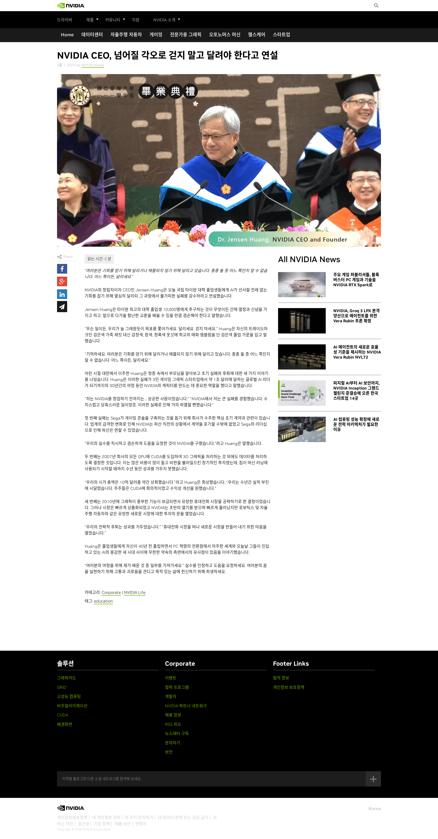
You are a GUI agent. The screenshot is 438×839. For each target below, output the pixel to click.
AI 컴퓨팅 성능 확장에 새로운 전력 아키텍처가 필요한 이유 (356, 424)
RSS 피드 (173, 724)
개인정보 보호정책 (288, 687)
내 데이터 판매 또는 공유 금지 (183, 817)
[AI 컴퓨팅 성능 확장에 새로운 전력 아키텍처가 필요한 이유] (302, 429)
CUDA (62, 714)
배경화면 (64, 724)
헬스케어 (256, 35)
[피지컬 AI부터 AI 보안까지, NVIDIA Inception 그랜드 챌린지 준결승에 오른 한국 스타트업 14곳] (302, 393)
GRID (61, 687)
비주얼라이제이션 (72, 705)
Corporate (111, 592)
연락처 (141, 823)
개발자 (170, 696)
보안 (169, 751)
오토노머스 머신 (225, 35)
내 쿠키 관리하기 (138, 817)
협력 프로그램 (177, 687)
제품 (90, 19)
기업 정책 (102, 823)
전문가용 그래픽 (186, 35)
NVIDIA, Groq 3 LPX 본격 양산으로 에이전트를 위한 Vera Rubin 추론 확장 (356, 315)
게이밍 (156, 35)
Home (67, 35)
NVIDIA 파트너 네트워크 (186, 705)
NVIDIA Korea (93, 65)
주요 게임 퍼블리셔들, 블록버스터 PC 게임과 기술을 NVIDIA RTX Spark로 (356, 279)
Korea (375, 808)
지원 (135, 19)
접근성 (83, 823)
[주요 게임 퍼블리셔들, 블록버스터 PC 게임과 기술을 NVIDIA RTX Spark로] (302, 284)
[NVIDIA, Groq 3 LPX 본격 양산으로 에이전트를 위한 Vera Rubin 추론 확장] (302, 320)
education (103, 600)
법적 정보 (281, 677)
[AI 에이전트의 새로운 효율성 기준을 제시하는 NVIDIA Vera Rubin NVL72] (302, 357)
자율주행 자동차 (126, 35)
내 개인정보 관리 (106, 817)
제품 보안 (123, 823)
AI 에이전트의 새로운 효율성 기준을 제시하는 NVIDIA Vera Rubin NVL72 (357, 352)
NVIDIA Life (134, 592)
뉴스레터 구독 (177, 733)
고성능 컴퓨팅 (69, 696)
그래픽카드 (66, 677)
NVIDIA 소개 (164, 19)
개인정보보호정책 (72, 817)
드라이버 (64, 19)
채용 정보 (173, 714)
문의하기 (172, 742)
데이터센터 (92, 35)
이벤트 (170, 677)
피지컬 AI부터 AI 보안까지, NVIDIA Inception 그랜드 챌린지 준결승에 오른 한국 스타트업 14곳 (356, 390)
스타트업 (281, 35)
